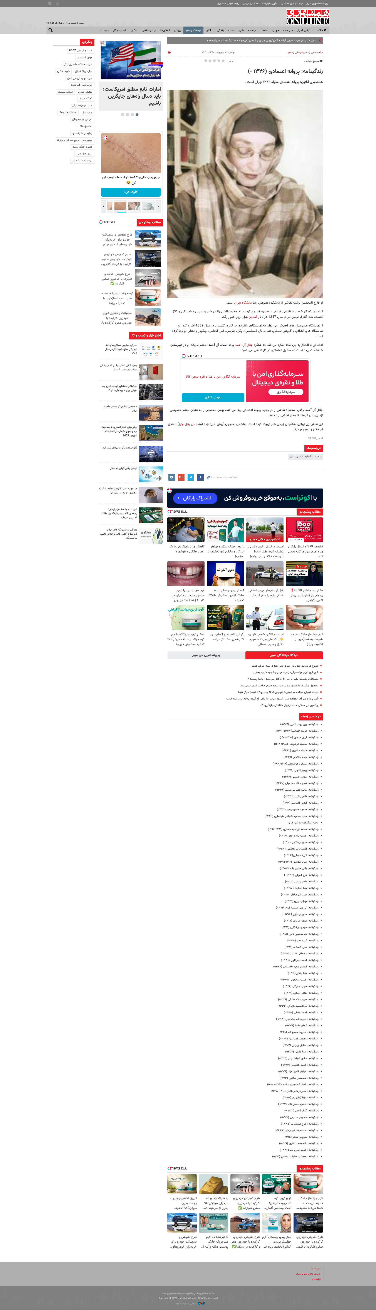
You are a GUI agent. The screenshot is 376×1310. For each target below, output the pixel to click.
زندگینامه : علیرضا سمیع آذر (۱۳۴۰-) (299, 1032)
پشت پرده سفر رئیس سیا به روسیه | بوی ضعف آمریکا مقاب (284, 40)
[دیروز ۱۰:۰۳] (131, 60)
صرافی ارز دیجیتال (82, 119)
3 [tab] (127, 114)
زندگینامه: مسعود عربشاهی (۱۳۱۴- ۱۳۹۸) (296, 764)
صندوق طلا (86, 126)
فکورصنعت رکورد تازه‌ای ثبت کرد (119, 448)
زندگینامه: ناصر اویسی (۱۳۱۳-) (302, 882)
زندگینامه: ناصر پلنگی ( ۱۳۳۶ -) (301, 796)
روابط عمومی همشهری (228, 3)
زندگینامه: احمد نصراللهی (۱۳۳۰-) (300, 960)
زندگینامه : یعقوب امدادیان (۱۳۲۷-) (299, 1039)
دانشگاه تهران (243, 302)
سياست (288, 30)
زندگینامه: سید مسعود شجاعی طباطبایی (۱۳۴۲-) (292, 816)
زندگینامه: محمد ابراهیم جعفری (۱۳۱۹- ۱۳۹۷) (293, 829)
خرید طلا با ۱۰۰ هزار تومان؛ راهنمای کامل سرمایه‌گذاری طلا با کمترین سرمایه (119, 513)
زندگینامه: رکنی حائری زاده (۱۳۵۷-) (299, 868)
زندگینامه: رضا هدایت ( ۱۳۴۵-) (301, 888)
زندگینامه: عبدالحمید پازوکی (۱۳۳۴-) (298, 1006)
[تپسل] (183, 356)
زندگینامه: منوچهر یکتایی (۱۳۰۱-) (301, 842)
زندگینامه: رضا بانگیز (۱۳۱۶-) (303, 973)
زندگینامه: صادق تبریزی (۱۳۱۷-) (301, 921)
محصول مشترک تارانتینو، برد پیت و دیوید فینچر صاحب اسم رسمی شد (279, 686)
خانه (320, 30)
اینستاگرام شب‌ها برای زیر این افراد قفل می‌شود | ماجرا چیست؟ (283, 679)
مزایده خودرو (85, 92)
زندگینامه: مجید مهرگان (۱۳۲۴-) (301, 986)
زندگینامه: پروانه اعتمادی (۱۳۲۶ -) (285, 71)
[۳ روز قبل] (151, 495)
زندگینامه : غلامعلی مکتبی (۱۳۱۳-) (299, 1078)
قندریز (253, 317)
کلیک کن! (131, 192)
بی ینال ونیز (187, 424)
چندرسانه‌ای (149, 30)
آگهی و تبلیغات (269, 3)
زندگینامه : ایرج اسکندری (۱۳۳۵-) (300, 1124)
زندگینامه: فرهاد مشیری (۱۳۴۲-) (300, 750)
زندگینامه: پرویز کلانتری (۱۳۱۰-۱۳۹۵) (298, 862)
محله (231, 30)
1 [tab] (137, 114)
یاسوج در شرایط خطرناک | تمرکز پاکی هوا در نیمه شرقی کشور (285, 666)
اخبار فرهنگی (301, 52)
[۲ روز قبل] (151, 392)
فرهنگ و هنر (193, 30)
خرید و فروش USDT (80, 51)
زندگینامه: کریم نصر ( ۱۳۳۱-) (303, 941)
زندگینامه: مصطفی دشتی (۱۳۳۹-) (300, 954)
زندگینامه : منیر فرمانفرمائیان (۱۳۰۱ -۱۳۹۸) (295, 1091)
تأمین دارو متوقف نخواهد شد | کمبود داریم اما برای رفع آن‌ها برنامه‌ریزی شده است (272, 699)
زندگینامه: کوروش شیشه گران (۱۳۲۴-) (297, 908)
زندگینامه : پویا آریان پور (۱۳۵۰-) (301, 1098)
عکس (134, 30)
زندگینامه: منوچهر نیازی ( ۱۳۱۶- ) (300, 914)
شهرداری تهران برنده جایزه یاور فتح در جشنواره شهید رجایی (286, 672)
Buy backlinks (67, 112)
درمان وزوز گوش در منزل (123, 468)
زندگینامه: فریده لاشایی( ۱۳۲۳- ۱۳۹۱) (297, 731)
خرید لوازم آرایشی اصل (79, 78)
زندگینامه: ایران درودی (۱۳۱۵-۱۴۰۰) (299, 737)
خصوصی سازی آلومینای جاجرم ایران (120, 409)
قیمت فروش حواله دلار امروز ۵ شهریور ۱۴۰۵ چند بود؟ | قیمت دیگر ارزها (278, 692)
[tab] (284, 655)
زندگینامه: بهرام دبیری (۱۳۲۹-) (302, 901)
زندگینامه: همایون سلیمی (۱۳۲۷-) (299, 1117)
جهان (275, 30)
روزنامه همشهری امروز (317, 3)
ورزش (177, 30)
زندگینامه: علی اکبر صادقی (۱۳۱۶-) (300, 895)
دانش (209, 30)
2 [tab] (132, 114)
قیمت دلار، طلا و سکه (308, 1274)
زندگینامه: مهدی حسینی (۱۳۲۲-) (300, 777)
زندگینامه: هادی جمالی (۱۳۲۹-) (301, 993)
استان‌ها (165, 30)
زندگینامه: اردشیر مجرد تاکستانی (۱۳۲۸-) (296, 967)
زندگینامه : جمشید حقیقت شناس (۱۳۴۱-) (295, 1156)
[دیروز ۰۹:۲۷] (151, 351)
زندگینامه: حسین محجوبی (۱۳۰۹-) (299, 980)
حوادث (105, 30)
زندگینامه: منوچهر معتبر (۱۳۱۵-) (301, 1137)
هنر (289, 52)
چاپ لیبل (87, 112)
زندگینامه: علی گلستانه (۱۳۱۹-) (302, 947)
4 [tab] (122, 114)
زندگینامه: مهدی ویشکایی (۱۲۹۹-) (300, 927)
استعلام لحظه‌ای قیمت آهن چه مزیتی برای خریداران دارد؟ (119, 388)
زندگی (220, 30)
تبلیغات (316, 1279)
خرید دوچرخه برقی (82, 106)
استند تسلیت (65, 92)
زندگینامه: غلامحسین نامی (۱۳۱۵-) (299, 934)
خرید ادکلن (63, 71)
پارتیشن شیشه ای (82, 133)
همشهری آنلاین (305, 17)
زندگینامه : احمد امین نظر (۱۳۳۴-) (299, 1150)
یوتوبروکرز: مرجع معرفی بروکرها (74, 140)
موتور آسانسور (84, 57)
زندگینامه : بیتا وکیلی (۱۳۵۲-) (302, 1052)
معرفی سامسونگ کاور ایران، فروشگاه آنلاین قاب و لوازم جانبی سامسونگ (118, 534)
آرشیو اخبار (303, 30)
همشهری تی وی (250, 3)
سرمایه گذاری (213, 397)
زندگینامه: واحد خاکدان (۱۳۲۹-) (301, 757)
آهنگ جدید (86, 99)
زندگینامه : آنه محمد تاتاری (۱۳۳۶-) (299, 1143)
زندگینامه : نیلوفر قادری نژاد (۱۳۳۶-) (298, 1071)
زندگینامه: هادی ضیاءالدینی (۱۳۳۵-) (298, 1058)
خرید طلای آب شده (81, 85)
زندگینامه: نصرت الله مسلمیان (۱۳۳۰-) (297, 783)
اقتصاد (264, 30)
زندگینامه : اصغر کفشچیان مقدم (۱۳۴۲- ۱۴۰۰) (293, 1084)
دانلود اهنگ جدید (82, 147)
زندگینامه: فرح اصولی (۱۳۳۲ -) (301, 875)
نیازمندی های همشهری (292, 3)
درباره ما (316, 1269)
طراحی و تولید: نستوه (186, 1303)
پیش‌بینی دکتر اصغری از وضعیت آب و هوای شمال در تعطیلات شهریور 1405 (119, 431)
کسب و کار (119, 30)
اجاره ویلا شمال (83, 71)
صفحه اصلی (317, 52)
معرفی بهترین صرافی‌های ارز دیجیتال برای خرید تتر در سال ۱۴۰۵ (121, 349)
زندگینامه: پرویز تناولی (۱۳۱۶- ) (302, 770)
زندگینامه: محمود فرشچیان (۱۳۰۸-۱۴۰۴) (296, 744)
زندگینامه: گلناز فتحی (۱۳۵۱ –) (301, 1111)
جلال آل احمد (244, 345)
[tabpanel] (131, 75)
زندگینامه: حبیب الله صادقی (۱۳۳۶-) (298, 999)
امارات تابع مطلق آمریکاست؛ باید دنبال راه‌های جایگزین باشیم (132, 96)
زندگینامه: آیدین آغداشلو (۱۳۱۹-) (301, 803)
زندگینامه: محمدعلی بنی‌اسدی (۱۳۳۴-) (297, 790)
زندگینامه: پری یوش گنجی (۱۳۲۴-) (299, 724)
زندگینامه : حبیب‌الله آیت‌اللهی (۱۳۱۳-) (297, 1019)
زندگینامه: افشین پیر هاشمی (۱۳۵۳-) (298, 849)
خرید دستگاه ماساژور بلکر (78, 64)
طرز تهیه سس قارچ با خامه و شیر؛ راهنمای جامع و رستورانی (118, 491)
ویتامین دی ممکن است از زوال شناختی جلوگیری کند (289, 705)
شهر (241, 30)
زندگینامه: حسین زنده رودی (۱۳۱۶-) (299, 836)
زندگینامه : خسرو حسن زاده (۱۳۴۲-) (298, 1104)
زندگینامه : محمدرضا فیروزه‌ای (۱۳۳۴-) (297, 1130)
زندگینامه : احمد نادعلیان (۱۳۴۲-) (300, 1065)
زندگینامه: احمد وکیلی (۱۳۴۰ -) (301, 1013)
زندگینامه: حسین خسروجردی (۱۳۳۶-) (298, 809)
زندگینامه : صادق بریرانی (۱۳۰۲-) (301, 1045)
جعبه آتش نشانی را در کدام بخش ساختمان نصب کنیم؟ (118, 367)
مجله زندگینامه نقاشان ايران (305, 457)
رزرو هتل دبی (84, 154)
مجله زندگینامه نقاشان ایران (303, 823)
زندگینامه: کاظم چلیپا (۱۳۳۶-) (302, 1026)
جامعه (252, 30)
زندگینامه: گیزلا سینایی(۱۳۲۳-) (301, 855)
